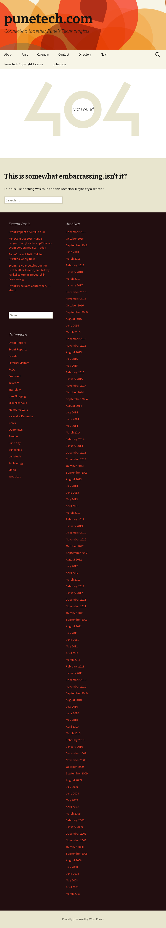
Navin (104, 54)
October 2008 (75, 847)
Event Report (17, 343)
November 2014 (76, 386)
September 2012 (77, 553)
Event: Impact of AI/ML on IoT (27, 232)
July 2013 (72, 486)
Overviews (16, 430)
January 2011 (74, 673)
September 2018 (77, 245)
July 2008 (72, 867)
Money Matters (18, 409)
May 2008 (72, 880)
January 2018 (74, 272)
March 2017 (73, 279)
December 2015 (76, 339)
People (13, 436)
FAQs (12, 369)
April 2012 (72, 573)
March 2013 (73, 513)
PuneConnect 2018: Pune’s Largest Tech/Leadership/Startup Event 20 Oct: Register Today (30, 243)
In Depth (14, 383)
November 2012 (76, 539)
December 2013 (76, 452)
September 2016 (77, 312)
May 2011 (72, 646)
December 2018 (76, 232)
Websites (15, 476)
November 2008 (76, 840)
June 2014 (72, 419)
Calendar (43, 54)
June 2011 (72, 640)
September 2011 (77, 620)
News (12, 423)
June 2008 (72, 874)
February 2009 (75, 820)
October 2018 (75, 238)
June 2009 (72, 793)
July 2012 (72, 566)
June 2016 (72, 325)
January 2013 (74, 526)
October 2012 (75, 546)
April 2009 (72, 807)
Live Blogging (17, 396)
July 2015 (72, 359)
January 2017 (74, 285)
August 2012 (74, 559)
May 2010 (72, 720)
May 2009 (72, 800)
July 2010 (72, 706)
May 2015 (72, 365)
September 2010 (77, 693)
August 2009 (74, 780)
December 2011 (76, 599)
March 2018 (73, 259)
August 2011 (74, 626)
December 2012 (76, 533)
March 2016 (73, 332)
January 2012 (74, 593)
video (12, 470)
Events (13, 356)
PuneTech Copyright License (23, 64)
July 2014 (72, 412)
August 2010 (74, 700)
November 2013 (76, 459)
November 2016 (76, 299)
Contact (63, 54)
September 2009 (77, 773)
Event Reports (18, 349)
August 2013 (74, 479)
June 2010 (72, 713)
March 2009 (73, 813)
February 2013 (75, 519)
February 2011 (75, 666)
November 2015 (76, 345)
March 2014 (73, 432)
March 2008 (73, 894)
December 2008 (76, 833)
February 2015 (75, 372)
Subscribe (59, 64)
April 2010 (72, 727)
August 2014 (74, 406)
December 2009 (76, 753)
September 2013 (77, 472)
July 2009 (72, 787)
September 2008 (77, 854)
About (8, 54)
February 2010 (75, 740)
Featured (15, 376)
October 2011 (75, 613)
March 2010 (73, 733)
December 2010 (76, 680)
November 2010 (76, 686)
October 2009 (75, 767)
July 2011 (72, 633)
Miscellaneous (18, 403)
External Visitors (19, 363)
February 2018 (75, 265)
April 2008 (72, 887)
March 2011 (73, 660)
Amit (25, 54)
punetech (15, 456)
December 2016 (76, 292)
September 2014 (77, 399)
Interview (15, 389)
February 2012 (75, 586)
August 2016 (74, 319)
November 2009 (76, 760)
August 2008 (74, 860)
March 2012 (73, 579)
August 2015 (74, 352)
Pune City (15, 443)
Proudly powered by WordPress (83, 919)
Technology (16, 463)
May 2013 (72, 499)
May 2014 (72, 426)
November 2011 (76, 606)
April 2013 (72, 506)
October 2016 (75, 305)
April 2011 (72, 653)
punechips (15, 450)
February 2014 (75, 439)
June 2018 (72, 252)
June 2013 (72, 493)
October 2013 (75, 466)
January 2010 (74, 747)
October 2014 (75, 392)
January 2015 (74, 379)
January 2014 (74, 446)
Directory (85, 54)
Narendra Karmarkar (22, 416)
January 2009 (74, 827)
